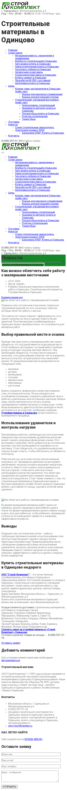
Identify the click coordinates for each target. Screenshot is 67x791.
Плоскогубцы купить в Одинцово (40, 113)
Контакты (13, 135)
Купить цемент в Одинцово (30, 77)
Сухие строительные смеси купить (34, 127)
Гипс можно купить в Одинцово (33, 63)
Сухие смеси (15, 52)
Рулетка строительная (35, 116)
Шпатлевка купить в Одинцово (32, 83)
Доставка (13, 121)
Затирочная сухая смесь (29, 72)
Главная (12, 50)
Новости (13, 124)
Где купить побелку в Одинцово (33, 69)
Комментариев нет (12, 297)
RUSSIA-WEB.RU (33, 739)
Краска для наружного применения (42, 94)
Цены (11, 86)
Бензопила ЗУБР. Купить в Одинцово (43, 133)
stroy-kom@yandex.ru (20, 725)
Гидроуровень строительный (38, 105)
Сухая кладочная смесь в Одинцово (35, 75)
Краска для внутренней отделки (40, 97)
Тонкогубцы (29, 119)
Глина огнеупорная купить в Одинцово (37, 66)
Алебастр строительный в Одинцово (36, 61)
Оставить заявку (10, 643)
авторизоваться (10, 660)
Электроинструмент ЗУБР (30, 130)
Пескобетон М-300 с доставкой (32, 80)
